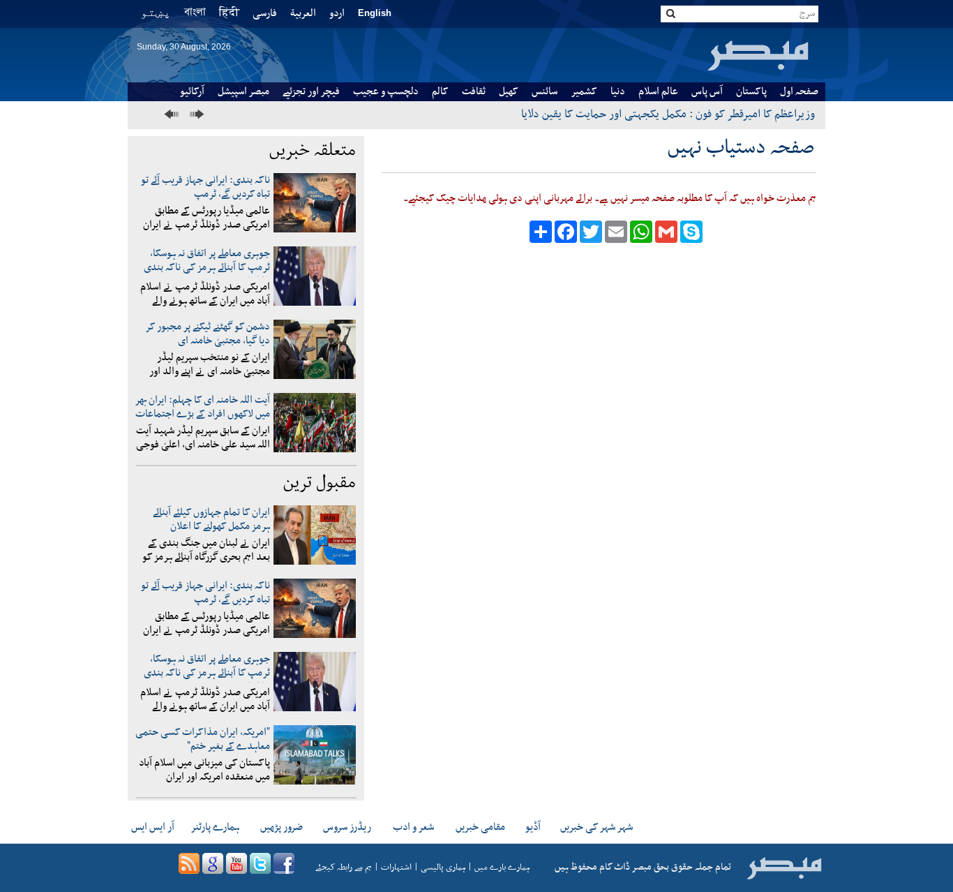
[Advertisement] (598, 499)
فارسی (265, 13)
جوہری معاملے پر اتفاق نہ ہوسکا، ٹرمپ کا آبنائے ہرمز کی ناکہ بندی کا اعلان (207, 267)
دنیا (617, 91)
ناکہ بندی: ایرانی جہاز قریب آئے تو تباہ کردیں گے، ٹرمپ (205, 187)
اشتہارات (396, 867)
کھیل (508, 91)
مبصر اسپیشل (243, 91)
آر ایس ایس (152, 827)
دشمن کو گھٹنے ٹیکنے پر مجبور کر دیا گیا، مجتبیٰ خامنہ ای (208, 334)
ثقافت (474, 91)
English (374, 13)
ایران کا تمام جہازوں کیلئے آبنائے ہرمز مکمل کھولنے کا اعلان (211, 519)
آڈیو (533, 827)
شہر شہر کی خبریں (596, 827)
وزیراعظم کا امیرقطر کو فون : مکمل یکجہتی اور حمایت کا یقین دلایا (668, 114)
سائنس (544, 91)
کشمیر (584, 91)
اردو (337, 13)
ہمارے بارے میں (502, 867)
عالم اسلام (658, 91)
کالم (440, 91)
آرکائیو (192, 91)
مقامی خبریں (480, 827)
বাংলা (195, 13)
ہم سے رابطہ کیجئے (343, 867)
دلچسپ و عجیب (386, 91)
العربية (303, 13)
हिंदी (229, 14)
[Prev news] (173, 115)
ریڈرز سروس (347, 827)
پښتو (155, 12)
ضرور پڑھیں (281, 827)
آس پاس (707, 91)
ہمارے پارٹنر (214, 827)
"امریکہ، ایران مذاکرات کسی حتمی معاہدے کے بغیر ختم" (202, 739)
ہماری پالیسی (443, 867)
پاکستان (751, 91)
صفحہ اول (799, 91)
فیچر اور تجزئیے (311, 91)
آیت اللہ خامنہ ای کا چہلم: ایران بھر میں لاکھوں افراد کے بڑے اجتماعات (202, 407)
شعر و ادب (413, 827)
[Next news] (195, 115)
